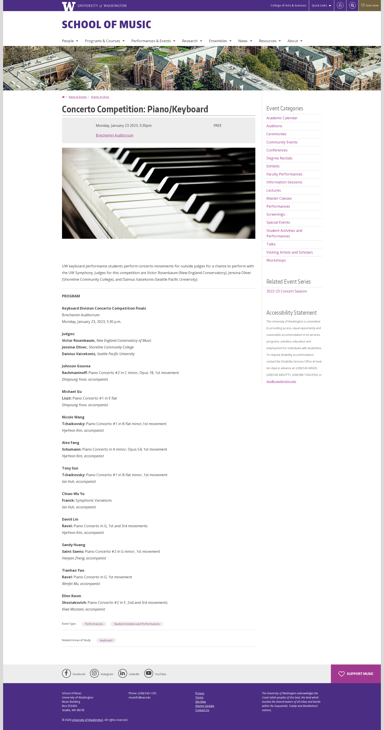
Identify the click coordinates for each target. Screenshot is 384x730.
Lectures (273, 190)
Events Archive (100, 97)
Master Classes (279, 198)
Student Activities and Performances (137, 624)
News (243, 40)
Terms (199, 697)
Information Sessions (284, 182)
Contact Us (202, 710)
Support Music (359, 674)
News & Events (78, 97)
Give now (372, 5)
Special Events (278, 222)
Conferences (277, 150)
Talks (271, 244)
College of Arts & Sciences (288, 5)
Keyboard (106, 640)
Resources (267, 40)
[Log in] (340, 5)
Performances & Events (151, 40)
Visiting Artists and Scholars (289, 252)
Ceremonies (276, 133)
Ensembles (218, 40)
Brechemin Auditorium (114, 135)
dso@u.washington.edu (281, 381)
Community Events (282, 142)
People (68, 40)
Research (190, 40)
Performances (94, 624)
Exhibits (273, 166)
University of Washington (87, 720)
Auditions (274, 125)
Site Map (200, 702)
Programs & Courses (102, 40)
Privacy (199, 693)
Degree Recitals (279, 158)
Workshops (276, 260)
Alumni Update (204, 706)
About (293, 40)
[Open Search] (352, 5)
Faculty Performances (284, 174)
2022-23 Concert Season (286, 291)
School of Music (107, 24)
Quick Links (319, 5)
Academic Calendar (282, 117)
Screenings (275, 214)
